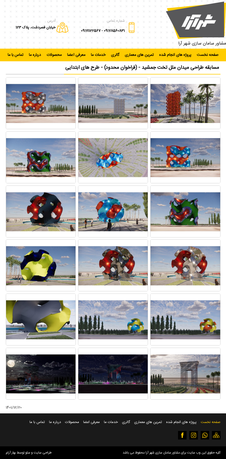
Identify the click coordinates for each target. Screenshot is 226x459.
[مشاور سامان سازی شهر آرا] (196, 20)
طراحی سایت (43, 452)
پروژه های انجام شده (175, 55)
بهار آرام (11, 452)
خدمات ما (98, 55)
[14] (113, 344)
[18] (41, 398)
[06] (41, 182)
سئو (27, 452)
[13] (185, 344)
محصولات (54, 55)
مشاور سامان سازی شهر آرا (202, 43)
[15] (41, 344)
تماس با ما (15, 55)
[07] (185, 236)
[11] (113, 290)
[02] (113, 128)
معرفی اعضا (76, 55)
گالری (115, 55)
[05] (113, 182)
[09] (41, 236)
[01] (185, 128)
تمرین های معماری (139, 55)
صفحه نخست (208, 55)
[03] (41, 128)
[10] (185, 290)
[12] (41, 290)
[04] (185, 182)
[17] (113, 398)
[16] (185, 398)
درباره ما (35, 55)
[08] (113, 236)
